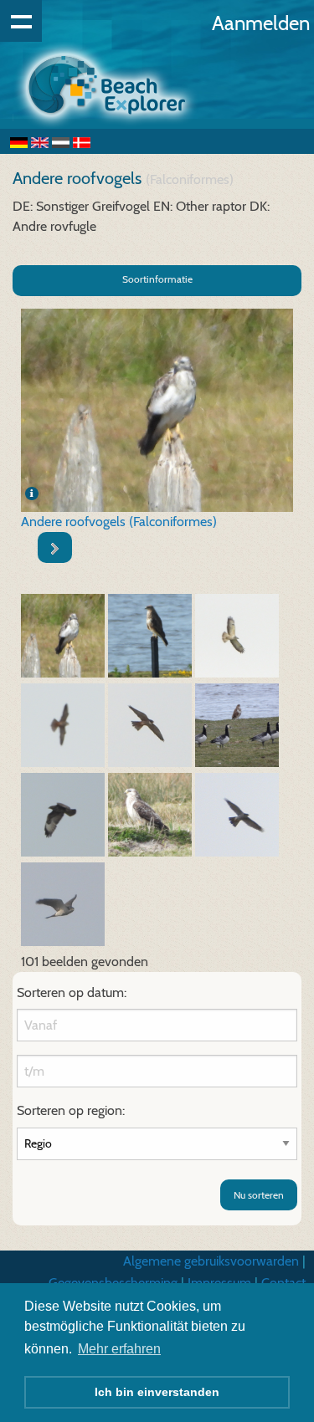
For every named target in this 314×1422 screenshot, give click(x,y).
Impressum (219, 1283)
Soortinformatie (157, 279)
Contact (283, 1283)
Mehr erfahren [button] (119, 1349)
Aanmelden (261, 23)
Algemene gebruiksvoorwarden (211, 1261)
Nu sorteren (259, 1195)
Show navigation (21, 21)
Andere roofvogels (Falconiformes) (119, 521)
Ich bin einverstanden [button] (157, 1392)
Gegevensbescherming (113, 1283)
